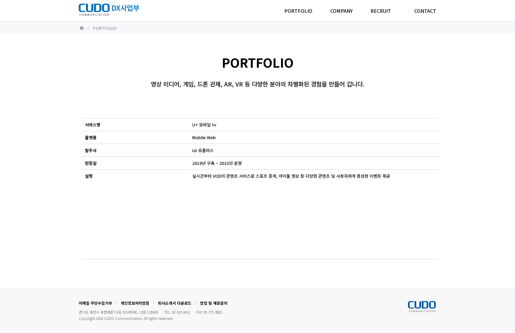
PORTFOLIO (298, 10)
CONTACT (425, 10)
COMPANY (341, 10)
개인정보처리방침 (135, 303)
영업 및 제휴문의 (213, 303)
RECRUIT (380, 10)
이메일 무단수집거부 (95, 303)
